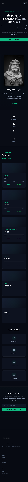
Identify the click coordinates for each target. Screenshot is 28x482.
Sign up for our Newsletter (14, 409)
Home (3, 453)
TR (25, 3)
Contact (4, 462)
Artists (3, 457)
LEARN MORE (14, 103)
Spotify (19, 184)
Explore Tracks (14, 39)
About (3, 455)
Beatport (9, 184)
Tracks (3, 460)
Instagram (4, 475)
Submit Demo (14, 44)
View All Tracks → (6, 158)
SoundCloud (5, 473)
